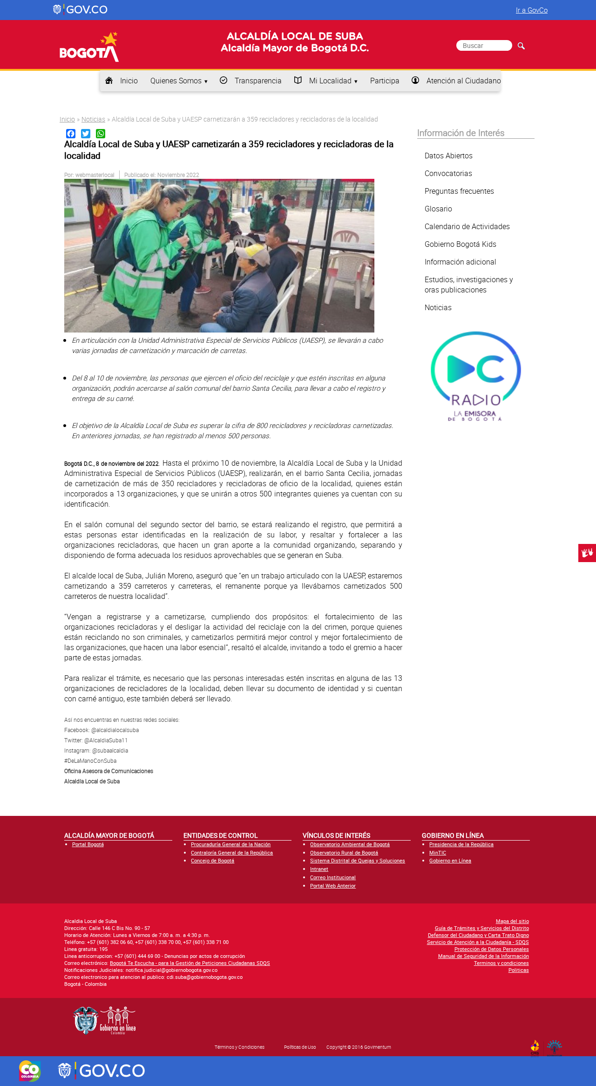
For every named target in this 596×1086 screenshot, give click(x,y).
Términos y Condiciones (239, 1047)
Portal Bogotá (88, 844)
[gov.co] (80, 10)
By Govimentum (556, 1045)
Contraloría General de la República (232, 852)
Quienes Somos (176, 80)
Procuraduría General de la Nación (231, 844)
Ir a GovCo (532, 9)
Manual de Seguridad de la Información (483, 955)
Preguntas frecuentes (459, 191)
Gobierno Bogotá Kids (460, 244)
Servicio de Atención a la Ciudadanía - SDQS (478, 941)
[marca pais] (30, 1071)
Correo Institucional (333, 877)
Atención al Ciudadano (464, 80)
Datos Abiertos (449, 155)
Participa (385, 80)
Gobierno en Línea (450, 860)
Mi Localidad (330, 80)
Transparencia (258, 80)
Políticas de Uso (300, 1047)
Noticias (93, 119)
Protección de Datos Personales (491, 948)
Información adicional (460, 262)
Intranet (319, 868)
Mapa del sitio (512, 920)
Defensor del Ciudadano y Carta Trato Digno (478, 934)
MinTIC (437, 852)
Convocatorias (448, 173)
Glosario (438, 209)
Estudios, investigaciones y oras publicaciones (469, 284)
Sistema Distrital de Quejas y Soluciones (357, 860)
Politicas (518, 969)
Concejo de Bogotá (212, 860)
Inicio (129, 80)
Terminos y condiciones (501, 962)
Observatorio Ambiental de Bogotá (350, 844)
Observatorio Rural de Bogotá (344, 852)
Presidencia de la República (461, 844)
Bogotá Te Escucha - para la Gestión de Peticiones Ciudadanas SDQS (190, 962)
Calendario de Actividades (467, 226)
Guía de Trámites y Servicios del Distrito (482, 927)
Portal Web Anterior (333, 885)
